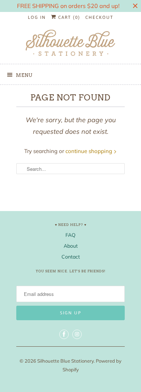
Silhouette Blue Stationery (65, 361)
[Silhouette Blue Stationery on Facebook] (64, 334)
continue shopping (89, 151)
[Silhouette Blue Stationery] (70, 43)
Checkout (99, 17)
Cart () (68, 17)
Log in (37, 17)
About (71, 246)
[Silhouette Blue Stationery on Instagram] (77, 334)
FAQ (70, 235)
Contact (70, 256)
